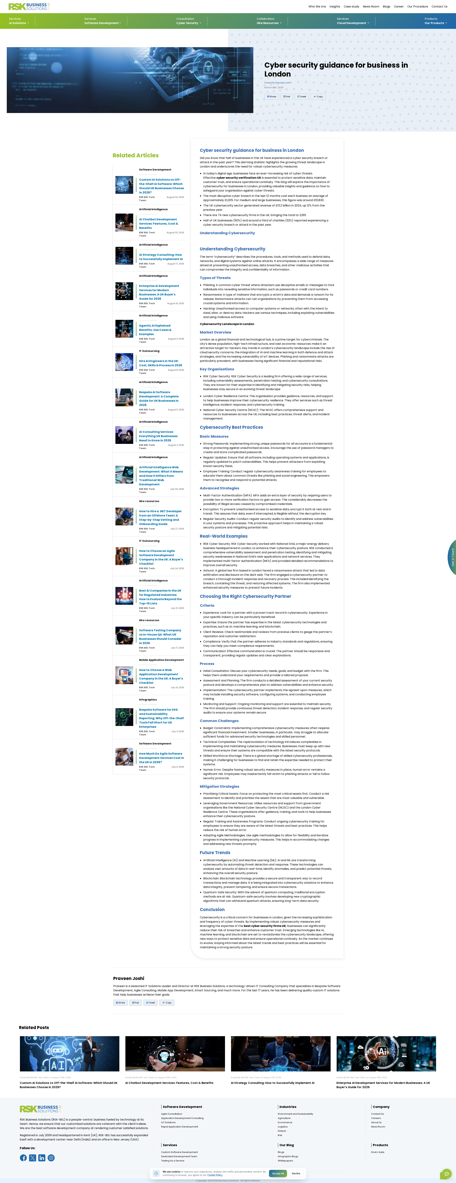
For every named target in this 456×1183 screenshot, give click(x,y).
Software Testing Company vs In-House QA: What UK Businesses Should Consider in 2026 (160, 636)
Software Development (101, 23)
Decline (296, 1173)
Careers (376, 1118)
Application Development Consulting (182, 1118)
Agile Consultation (171, 1114)
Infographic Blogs (288, 1156)
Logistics (283, 1126)
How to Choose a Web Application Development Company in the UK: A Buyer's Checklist (161, 676)
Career (399, 6)
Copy (319, 96)
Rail (280, 1135)
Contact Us (439, 6)
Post (287, 96)
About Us (376, 1122)
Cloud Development (352, 23)
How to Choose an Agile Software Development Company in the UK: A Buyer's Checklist (161, 557)
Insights (335, 6)
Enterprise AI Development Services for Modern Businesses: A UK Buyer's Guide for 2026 (159, 292)
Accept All (278, 1173)
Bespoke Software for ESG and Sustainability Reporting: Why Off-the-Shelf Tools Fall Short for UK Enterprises (161, 718)
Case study (351, 6)
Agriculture (284, 1118)
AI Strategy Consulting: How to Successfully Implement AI (161, 257)
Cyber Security (187, 23)
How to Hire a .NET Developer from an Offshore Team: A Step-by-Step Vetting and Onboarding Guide (160, 517)
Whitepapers (285, 1160)
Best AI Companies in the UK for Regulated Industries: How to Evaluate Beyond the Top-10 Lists (160, 597)
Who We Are (317, 6)
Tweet (302, 96)
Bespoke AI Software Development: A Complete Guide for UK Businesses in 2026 (159, 398)
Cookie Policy (214, 1175)
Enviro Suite (377, 1152)
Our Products (435, 23)
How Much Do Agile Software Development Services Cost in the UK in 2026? (161, 758)
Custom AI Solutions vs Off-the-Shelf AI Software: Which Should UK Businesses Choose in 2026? (161, 186)
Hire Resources (268, 23)
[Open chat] (447, 1174)
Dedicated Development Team (179, 1156)
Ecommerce (285, 1122)
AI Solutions (18, 23)
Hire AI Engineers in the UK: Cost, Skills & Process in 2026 (160, 363)
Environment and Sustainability (295, 1114)
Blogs (386, 6)
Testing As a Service (172, 1160)
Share (272, 96)
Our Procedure (417, 6)
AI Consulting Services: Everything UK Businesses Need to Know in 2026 (158, 436)
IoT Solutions (168, 1122)
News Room (371, 6)
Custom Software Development (179, 1152)
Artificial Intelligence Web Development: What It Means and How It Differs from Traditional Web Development (161, 475)
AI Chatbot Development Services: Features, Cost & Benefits (158, 223)
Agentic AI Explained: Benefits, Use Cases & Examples (155, 330)
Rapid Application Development (179, 1126)
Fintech (282, 1131)
